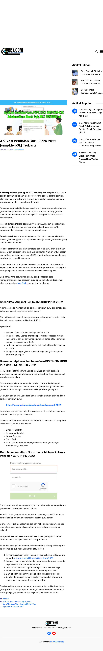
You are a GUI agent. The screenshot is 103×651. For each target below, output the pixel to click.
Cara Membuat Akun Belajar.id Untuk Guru (19, 604)
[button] (96, 51)
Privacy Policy (10, 38)
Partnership (9, 43)
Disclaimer (47, 38)
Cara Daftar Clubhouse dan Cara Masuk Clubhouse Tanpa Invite (90, 142)
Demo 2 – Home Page (29, 38)
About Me (74, 38)
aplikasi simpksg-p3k (18, 601)
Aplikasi (6, 599)
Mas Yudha (22, 283)
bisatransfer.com (57, 642)
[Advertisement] (51, 17)
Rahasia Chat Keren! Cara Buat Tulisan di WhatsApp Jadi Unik (90, 83)
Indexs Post (60, 38)
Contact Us (87, 38)
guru (29, 601)
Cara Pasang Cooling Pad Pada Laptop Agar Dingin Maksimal (91, 112)
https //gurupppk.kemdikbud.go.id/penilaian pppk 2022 (33, 405)
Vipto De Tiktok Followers (13, 606)
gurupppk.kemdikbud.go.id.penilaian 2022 (33, 558)
